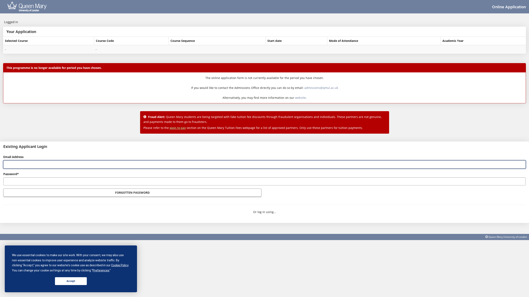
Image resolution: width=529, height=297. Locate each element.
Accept (71, 281)
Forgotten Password (132, 192)
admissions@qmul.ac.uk (321, 88)
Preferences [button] (101, 270)
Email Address (13, 157)
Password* (11, 174)
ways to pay (178, 128)
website (300, 98)
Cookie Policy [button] (119, 265)
